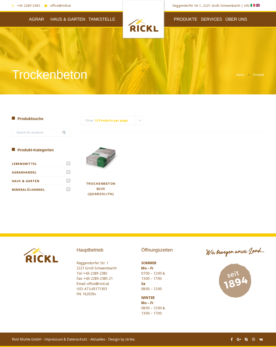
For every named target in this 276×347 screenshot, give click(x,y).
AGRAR (36, 19)
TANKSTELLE (101, 19)
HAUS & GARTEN (67, 19)
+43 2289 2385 (28, 5)
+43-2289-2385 (95, 273)
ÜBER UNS (236, 19)
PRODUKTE (185, 19)
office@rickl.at (60, 5)
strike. (130, 339)
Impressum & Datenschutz (65, 339)
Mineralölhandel (28, 190)
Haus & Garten (25, 181)
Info (247, 5)
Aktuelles (97, 339)
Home (240, 75)
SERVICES (211, 19)
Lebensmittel (24, 164)
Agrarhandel (24, 172)
